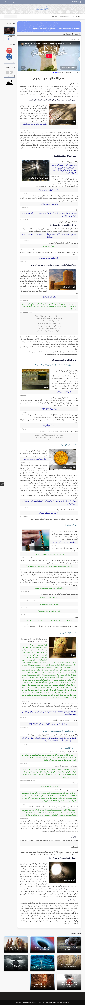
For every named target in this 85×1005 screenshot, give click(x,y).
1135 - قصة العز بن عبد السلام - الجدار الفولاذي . (69, 965)
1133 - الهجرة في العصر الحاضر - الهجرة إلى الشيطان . (16, 965)
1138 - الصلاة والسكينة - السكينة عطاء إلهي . (69, 948)
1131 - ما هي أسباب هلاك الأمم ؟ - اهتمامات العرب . (42, 985)
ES (7, 72)
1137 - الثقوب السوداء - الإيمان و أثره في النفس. (42, 948)
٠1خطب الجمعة (67, 34)
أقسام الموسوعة (65, 16)
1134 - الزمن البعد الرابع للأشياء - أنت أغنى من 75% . (42, 966)
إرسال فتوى (55, 16)
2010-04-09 (74, 40)
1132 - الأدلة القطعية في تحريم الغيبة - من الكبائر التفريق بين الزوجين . (69, 984)
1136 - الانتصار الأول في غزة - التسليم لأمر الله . (16, 948)
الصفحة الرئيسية (76, 16)
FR (11, 72)
